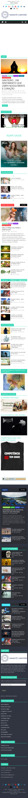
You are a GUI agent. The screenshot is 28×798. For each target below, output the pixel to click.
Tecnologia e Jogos (5, 718)
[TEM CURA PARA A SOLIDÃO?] (7, 592)
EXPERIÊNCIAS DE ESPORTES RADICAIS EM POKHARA (13, 511)
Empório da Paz (4, 720)
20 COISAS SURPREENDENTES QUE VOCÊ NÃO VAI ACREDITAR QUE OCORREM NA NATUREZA (18, 284)
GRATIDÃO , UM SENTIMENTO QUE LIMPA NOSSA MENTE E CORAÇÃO (13, 84)
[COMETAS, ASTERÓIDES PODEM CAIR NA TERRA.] (6, 314)
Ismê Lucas (5, 91)
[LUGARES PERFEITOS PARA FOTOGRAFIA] (6, 306)
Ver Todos (23, 205)
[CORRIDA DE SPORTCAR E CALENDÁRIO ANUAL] (6, 623)
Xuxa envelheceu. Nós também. (13, 415)
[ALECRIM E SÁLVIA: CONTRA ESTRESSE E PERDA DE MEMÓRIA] (5, 269)
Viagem (22, 507)
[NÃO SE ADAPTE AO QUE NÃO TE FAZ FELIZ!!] (6, 351)
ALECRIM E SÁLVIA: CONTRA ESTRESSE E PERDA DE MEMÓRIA (17, 271)
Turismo (17, 507)
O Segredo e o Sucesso (6, 711)
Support (15, 789)
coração (5, 92)
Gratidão (4, 75)
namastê (24, 92)
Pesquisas (21, 75)
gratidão (9, 92)
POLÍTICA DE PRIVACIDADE (7, 747)
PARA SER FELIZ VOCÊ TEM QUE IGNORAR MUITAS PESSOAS (18, 569)
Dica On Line (4, 723)
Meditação (10, 75)
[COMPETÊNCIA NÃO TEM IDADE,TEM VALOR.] (12, 442)
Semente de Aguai (5, 709)
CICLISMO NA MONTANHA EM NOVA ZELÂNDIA (18, 530)
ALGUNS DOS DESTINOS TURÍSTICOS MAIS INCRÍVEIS (18, 537)
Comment (23, 280)
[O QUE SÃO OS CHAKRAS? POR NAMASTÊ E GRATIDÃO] (7, 559)
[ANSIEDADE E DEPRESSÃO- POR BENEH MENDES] (5, 246)
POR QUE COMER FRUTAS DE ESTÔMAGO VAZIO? (18, 263)
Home (5, 789)
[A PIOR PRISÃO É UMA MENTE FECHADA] (7, 552)
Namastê (16, 75)
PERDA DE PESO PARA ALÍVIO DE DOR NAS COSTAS (18, 329)
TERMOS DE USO (5, 745)
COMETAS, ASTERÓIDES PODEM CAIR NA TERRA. (17, 315)
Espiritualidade (6, 507)
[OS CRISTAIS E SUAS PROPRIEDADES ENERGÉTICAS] (6, 336)
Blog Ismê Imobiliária (6, 736)
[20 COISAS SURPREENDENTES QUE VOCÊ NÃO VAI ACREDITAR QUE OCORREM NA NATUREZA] (6, 282)
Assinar (4, 690)
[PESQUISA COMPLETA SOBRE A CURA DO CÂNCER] (6, 616)
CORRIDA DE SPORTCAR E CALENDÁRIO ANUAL (18, 624)
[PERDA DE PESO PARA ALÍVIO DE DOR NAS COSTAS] (6, 328)
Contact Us (10, 789)
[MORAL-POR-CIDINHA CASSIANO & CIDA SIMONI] (5, 178)
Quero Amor (4, 713)
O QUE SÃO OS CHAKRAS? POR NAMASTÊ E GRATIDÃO (18, 561)
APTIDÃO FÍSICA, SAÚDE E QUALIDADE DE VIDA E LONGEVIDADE (17, 346)
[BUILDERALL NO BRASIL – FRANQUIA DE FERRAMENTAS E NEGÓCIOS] (6, 608)
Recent (14, 280)
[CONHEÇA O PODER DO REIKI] (7, 584)
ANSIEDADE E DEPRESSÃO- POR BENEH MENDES (17, 247)
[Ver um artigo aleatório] (25, 22)
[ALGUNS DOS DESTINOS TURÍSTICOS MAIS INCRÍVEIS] (6, 536)
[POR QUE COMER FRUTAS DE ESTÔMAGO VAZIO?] (5, 261)
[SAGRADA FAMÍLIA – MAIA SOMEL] (5, 187)
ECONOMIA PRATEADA (10, 397)
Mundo (12, 507)
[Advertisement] (14, 41)
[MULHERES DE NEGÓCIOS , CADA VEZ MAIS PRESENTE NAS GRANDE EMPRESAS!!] (6, 631)
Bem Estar (5, 223)
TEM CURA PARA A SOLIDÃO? (16, 593)
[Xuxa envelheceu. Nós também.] (14, 417)
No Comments (15, 181)
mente (20, 92)
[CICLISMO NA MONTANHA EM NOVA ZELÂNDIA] (6, 528)
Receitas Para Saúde (5, 706)
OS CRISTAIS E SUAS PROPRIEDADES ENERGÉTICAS (18, 337)
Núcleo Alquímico (5, 704)
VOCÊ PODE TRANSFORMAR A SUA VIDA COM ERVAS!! (18, 360)
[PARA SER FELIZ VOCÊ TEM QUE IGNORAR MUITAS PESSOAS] (7, 567)
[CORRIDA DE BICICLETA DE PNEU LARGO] (6, 290)
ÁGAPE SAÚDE (14, 135)
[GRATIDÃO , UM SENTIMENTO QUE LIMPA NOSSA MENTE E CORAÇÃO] (14, 60)
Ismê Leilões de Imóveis (6, 734)
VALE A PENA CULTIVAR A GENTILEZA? (11, 229)
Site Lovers (3, 729)
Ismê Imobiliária (4, 725)
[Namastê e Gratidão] (2, 22)
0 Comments (22, 91)
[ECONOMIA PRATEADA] (14, 400)
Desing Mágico (4, 732)
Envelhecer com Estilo (6, 716)
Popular (6, 280)
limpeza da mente (15, 92)
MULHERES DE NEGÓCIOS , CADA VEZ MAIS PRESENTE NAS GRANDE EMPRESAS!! (18, 633)
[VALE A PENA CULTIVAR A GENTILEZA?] (5, 195)
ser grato (4, 94)
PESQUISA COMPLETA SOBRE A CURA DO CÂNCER (18, 617)
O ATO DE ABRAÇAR (10, 4)
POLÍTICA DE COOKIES (6, 750)
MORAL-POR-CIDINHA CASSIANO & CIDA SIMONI (17, 179)
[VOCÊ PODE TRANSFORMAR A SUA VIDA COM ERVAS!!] (6, 359)
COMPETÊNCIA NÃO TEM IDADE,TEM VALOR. (10, 439)
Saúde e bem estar (6, 77)
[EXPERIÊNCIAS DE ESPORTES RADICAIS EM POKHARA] (14, 493)
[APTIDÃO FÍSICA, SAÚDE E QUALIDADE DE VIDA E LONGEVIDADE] (6, 343)
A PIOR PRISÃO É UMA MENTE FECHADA (17, 553)
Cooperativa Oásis (5, 727)
